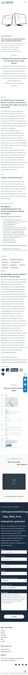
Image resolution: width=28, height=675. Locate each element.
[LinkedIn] (23, 665)
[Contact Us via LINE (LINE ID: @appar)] (25, 384)
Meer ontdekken (21, 464)
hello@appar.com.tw (6, 651)
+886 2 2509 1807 (5, 649)
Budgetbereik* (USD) (6, 585)
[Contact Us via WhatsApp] (25, 379)
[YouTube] (26, 665)
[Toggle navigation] (25, 2)
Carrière (3, 641)
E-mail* (3, 556)
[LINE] (16, 665)
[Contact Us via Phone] (25, 389)
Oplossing (3, 635)
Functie (3, 571)
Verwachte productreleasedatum (9, 578)
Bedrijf (3, 564)
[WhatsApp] (19, 665)
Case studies (4, 637)
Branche (3, 633)
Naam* (2, 549)
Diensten (3, 631)
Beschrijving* (4, 592)
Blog (2, 639)
